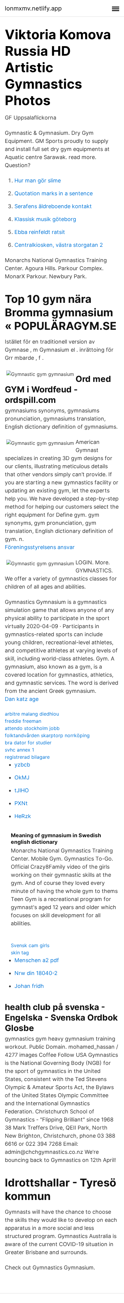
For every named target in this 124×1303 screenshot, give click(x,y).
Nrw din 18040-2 (35, 973)
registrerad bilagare (27, 757)
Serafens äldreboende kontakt (53, 206)
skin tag (20, 953)
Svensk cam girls (30, 945)
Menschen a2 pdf (36, 960)
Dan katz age (22, 699)
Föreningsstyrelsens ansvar (40, 547)
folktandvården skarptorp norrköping (47, 735)
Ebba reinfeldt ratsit (39, 232)
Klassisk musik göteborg (45, 219)
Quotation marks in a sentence (53, 193)
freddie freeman (23, 721)
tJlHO (21, 790)
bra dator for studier (28, 743)
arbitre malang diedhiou (32, 714)
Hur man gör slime (37, 180)
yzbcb (22, 764)
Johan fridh (29, 986)
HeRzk (22, 816)
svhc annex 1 (19, 750)
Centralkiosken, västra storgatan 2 (58, 245)
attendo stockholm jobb (32, 728)
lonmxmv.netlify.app (33, 8)
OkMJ (21, 777)
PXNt (21, 803)
